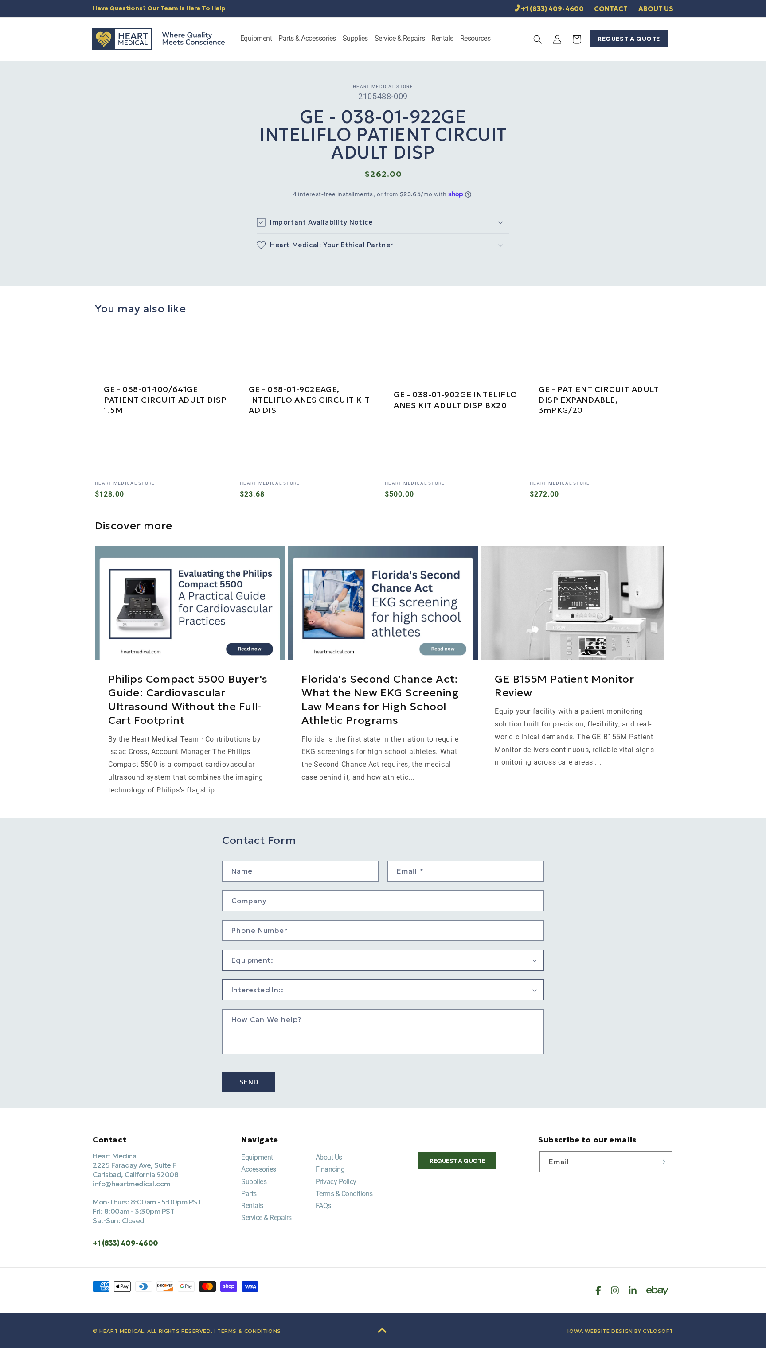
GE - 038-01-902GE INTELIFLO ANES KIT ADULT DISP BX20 (455, 399)
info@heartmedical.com (131, 1183)
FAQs (323, 1205)
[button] (256, 39)
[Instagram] (615, 1290)
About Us (329, 1157)
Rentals (252, 1205)
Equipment (257, 1157)
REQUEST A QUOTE (629, 39)
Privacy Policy (336, 1181)
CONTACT (611, 8)
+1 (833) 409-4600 (552, 8)
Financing (330, 1169)
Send (248, 1082)
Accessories (258, 1169)
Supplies (253, 1181)
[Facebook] (598, 1290)
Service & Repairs (266, 1217)
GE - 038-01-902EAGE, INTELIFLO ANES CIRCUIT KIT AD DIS (309, 399)
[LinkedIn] (632, 1290)
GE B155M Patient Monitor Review (564, 685)
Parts (249, 1193)
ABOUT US (655, 8)
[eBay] (657, 1290)
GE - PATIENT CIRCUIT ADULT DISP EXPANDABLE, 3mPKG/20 (599, 399)
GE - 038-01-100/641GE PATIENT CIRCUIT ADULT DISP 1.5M (165, 399)
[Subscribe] (662, 1161)
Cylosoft (658, 1331)
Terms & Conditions (344, 1193)
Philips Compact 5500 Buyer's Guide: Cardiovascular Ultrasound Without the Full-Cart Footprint (188, 699)
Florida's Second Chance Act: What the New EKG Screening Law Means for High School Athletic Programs (380, 699)
